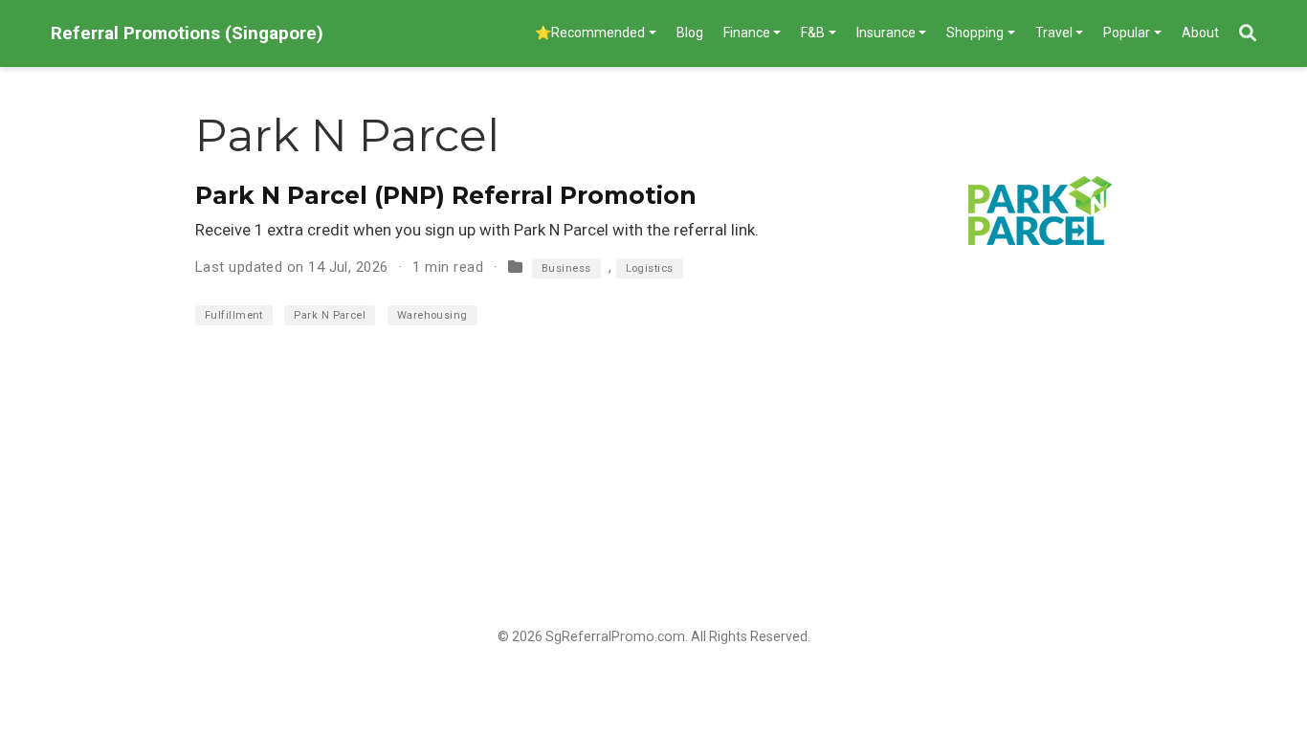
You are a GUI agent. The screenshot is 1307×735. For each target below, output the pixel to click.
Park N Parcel (330, 315)
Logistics (650, 268)
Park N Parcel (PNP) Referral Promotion (446, 195)
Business (566, 268)
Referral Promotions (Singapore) (187, 33)
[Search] (1247, 34)
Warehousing (432, 315)
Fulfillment (234, 315)
